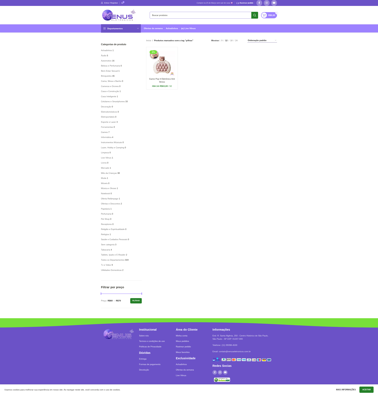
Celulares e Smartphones (113, 101)
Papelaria (105, 209)
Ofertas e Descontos (110, 203)
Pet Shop (105, 219)
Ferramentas (107, 127)
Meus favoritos (183, 352)
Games (104, 132)
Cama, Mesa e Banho (111, 81)
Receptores (106, 224)
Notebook (105, 193)
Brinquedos (106, 76)
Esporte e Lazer (108, 122)
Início (148, 40)
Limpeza (105, 152)
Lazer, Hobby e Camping (112, 147)
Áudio (103, 55)
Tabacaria (105, 250)
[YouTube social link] (274, 3)
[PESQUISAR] (254, 15)
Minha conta (181, 335)
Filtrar (136, 301)
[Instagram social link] (267, 3)
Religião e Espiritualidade (113, 229)
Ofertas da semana (153, 28)
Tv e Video (106, 265)
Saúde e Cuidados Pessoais (114, 239)
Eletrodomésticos (109, 112)
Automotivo (106, 61)
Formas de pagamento (150, 364)
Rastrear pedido (246, 3)
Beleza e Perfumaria (110, 66)
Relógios (105, 234)
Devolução (144, 370)
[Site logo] (118, 15)
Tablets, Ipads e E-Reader (113, 255)
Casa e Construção (110, 91)
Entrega (142, 359)
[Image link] (118, 334)
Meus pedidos (182, 341)
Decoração (106, 106)
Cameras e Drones (110, 86)
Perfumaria (106, 214)
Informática (106, 137)
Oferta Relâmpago (109, 198)
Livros (104, 163)
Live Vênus (190, 28)
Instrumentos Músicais (111, 142)
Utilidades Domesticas (111, 270)
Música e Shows (108, 188)
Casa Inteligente (108, 96)
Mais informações (346, 390)
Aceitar (366, 390)
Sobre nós (144, 335)
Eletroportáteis (108, 117)
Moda (103, 178)
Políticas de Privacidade (150, 346)
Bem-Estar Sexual (109, 71)
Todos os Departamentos (112, 260)
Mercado (105, 168)
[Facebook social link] (259, 3)
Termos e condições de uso (152, 341)
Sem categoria (108, 244)
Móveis (104, 183)
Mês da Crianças (109, 173)
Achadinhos (172, 28)
